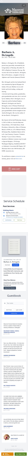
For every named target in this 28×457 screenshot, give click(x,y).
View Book (7, 265)
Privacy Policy (10, 450)
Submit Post (14, 313)
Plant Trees (19, 220)
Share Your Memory (10, 288)
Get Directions (8, 220)
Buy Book (15, 265)
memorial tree (20, 156)
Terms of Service (18, 450)
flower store (19, 158)
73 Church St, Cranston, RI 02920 (14, 217)
